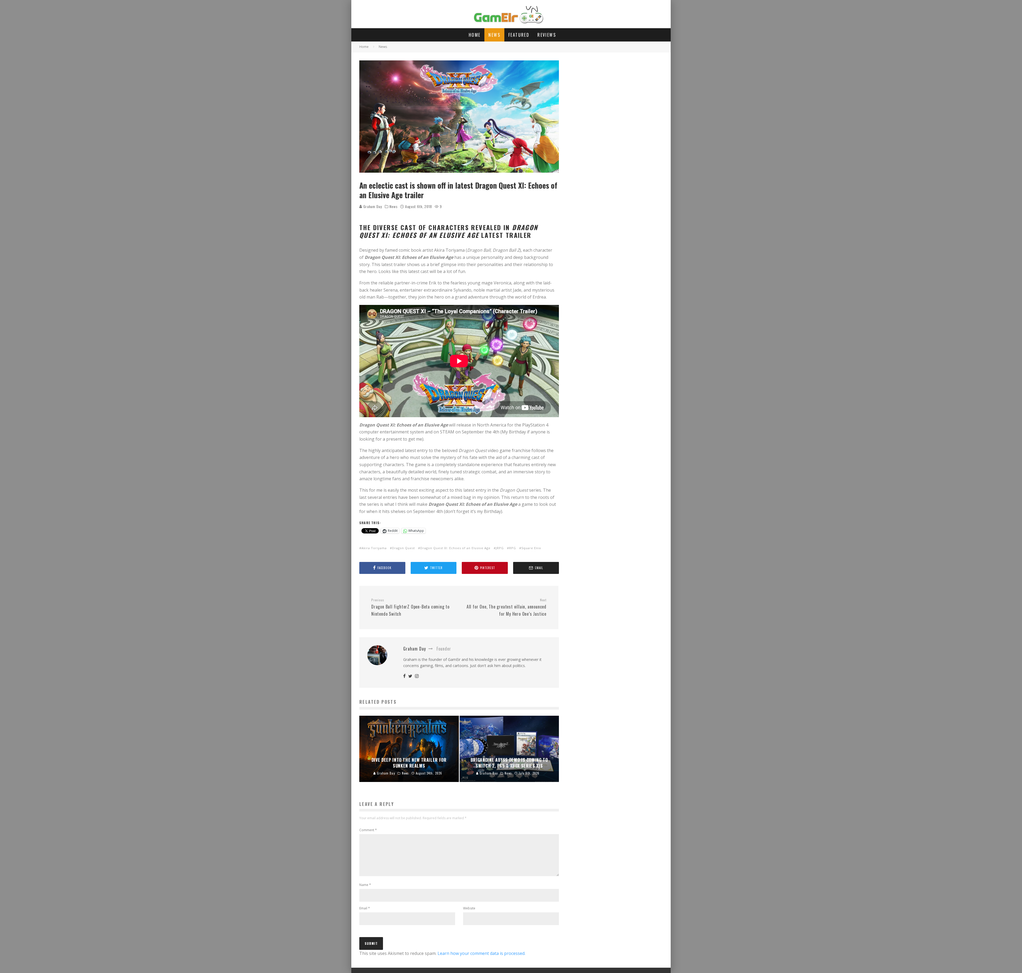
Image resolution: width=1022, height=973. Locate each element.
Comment (368, 830)
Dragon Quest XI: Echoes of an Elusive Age (455, 548)
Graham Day (372, 206)
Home (475, 35)
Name (365, 885)
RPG (512, 548)
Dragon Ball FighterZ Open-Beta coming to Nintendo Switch (410, 607)
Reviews (546, 35)
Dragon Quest (403, 548)
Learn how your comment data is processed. (481, 953)
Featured (518, 35)
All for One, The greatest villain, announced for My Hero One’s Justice (506, 607)
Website (469, 908)
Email (364, 908)
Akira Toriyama (374, 548)
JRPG (500, 548)
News (494, 35)
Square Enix (531, 548)
